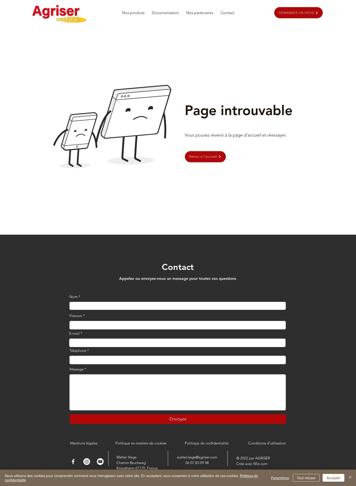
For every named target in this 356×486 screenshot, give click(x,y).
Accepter (333, 477)
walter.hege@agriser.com (197, 457)
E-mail (74, 333)
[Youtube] (100, 461)
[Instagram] (86, 461)
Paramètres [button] (280, 477)
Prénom (76, 316)
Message (77, 369)
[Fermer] (350, 477)
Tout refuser (306, 477)
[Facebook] (73, 461)
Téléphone (78, 350)
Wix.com (260, 463)
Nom (74, 296)
